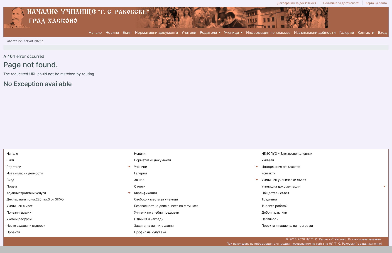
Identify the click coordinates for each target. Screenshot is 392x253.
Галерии (346, 32)
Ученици (231, 32)
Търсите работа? (274, 206)
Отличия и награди (148, 219)
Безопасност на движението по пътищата (166, 206)
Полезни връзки (19, 212)
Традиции (269, 199)
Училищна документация (281, 186)
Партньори (270, 219)
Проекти (13, 232)
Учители (189, 32)
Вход (382, 32)
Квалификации (145, 193)
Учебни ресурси (19, 219)
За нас (139, 180)
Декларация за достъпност (296, 3)
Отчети (139, 186)
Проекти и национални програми (287, 225)
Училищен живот (19, 206)
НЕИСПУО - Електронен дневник (287, 153)
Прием (12, 186)
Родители (208, 32)
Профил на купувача (150, 232)
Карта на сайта (376, 3)
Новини (112, 32)
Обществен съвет (275, 193)
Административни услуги (26, 193)
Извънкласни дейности (315, 32)
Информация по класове (268, 32)
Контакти (366, 32)
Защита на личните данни (154, 225)
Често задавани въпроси (26, 225)
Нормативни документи (156, 32)
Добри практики (274, 212)
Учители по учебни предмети (156, 212)
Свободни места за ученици (156, 199)
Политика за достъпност (341, 3)
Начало (95, 32)
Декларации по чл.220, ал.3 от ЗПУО (35, 199)
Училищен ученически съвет (284, 180)
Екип (127, 32)
